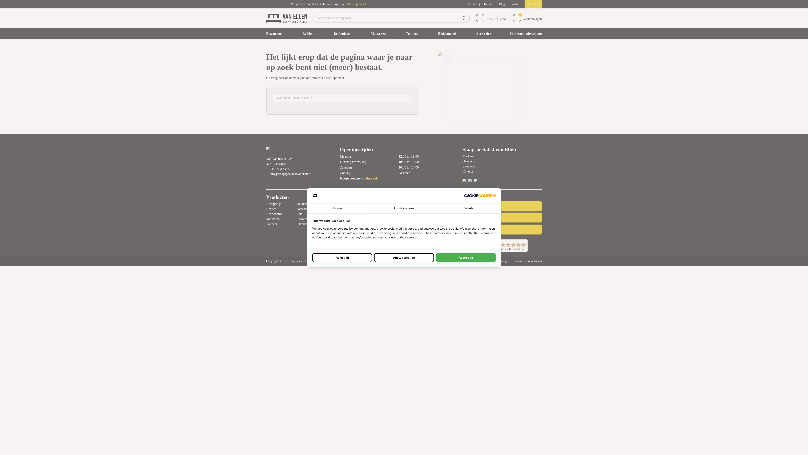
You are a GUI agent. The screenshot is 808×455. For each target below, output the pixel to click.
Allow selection (404, 257)
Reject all (342, 257)
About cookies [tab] (404, 208)
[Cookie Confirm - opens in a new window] (480, 195)
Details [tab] (468, 208)
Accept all (466, 257)
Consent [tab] (339, 208)
